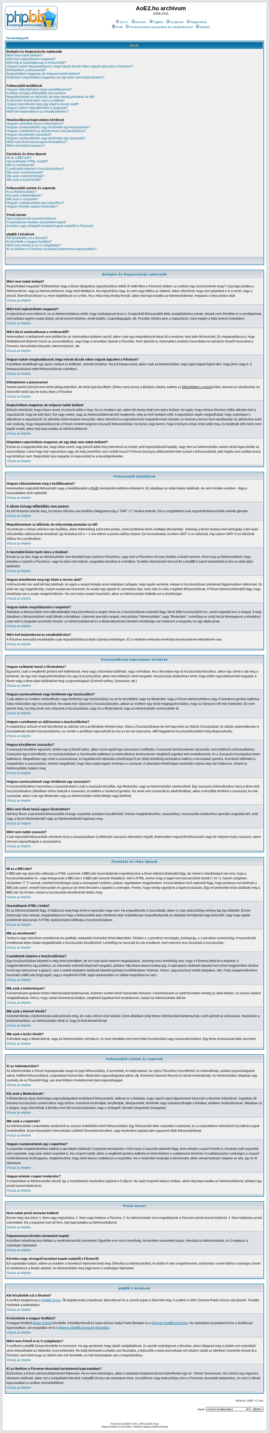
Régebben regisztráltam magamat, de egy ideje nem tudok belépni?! (55, 77)
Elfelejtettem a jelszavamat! (26, 70)
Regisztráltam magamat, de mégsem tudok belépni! (43, 74)
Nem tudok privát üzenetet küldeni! (31, 218)
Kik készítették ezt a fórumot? (27, 238)
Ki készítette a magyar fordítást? (29, 242)
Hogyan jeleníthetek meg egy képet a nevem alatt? (43, 104)
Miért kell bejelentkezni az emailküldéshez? (38, 111)
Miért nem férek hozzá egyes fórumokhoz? (37, 142)
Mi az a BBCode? (19, 158)
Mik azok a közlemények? (25, 172)
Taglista (158, 22)
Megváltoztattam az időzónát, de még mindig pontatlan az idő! (51, 97)
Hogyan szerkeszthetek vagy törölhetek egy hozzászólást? (48, 127)
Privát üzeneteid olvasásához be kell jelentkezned (161, 27)
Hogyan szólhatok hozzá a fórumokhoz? (35, 123)
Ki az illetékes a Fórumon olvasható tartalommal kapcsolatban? (52, 249)
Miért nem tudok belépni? (25, 55)
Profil (119, 27)
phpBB (126, 1423)
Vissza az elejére (19, 300)
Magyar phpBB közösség (170, 1323)
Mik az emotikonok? (21, 165)
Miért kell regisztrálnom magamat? (31, 59)
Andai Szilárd (42, 1323)
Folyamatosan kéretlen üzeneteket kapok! (36, 222)
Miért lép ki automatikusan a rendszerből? (36, 63)
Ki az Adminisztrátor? (22, 192)
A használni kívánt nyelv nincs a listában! (36, 100)
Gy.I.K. (124, 22)
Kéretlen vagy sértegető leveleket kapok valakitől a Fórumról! (50, 226)
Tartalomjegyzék (17, 38)
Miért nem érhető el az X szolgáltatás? (34, 245)
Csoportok (177, 22)
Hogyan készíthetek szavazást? (29, 134)
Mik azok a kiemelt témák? (25, 176)
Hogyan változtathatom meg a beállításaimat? (39, 89)
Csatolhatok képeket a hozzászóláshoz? (35, 169)
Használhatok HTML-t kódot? (27, 161)
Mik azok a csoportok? (22, 199)
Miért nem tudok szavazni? (26, 145)
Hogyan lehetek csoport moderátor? (32, 206)
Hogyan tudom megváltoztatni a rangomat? (37, 108)
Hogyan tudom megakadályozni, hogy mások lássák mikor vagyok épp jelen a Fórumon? (70, 66)
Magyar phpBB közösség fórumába (84, 1328)
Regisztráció (199, 22)
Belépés (205, 27)
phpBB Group (51, 1300)
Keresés (141, 22)
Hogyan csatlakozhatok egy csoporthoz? (35, 203)
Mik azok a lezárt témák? (24, 180)
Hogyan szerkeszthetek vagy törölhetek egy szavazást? (46, 138)
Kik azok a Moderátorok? (24, 195)
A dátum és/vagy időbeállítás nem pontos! (36, 93)
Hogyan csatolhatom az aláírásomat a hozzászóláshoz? (46, 131)
